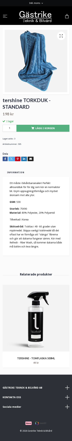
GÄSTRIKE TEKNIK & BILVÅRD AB (22, 387)
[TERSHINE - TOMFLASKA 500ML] (36, 319)
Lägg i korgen (45, 128)
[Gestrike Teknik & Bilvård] (35, 17)
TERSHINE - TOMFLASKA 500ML (36, 358)
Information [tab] (15, 172)
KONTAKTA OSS (12, 397)
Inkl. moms (35, 3)
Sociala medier (12, 406)
